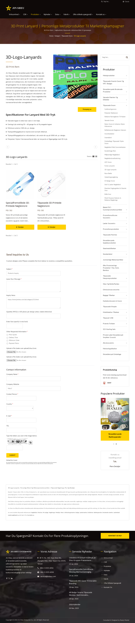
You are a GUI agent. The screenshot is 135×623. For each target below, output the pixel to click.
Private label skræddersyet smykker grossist (113, 336)
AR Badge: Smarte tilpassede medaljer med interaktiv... (80, 593)
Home (51, 36)
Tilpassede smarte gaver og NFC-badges (113, 82)
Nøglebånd (34, 512)
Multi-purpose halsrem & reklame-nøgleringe (113, 199)
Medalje (57, 512)
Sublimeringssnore (110, 109)
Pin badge (45, 512)
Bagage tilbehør (109, 295)
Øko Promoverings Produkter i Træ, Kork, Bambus (111, 268)
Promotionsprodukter (111, 229)
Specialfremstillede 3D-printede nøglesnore (18, 204)
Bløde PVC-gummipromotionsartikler (112, 209)
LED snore (108, 162)
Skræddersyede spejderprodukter (109, 242)
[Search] (127, 57)
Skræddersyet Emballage (112, 354)
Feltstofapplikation (110, 348)
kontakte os (31, 515)
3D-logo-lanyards (80, 36)
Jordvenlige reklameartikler (113, 260)
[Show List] (96, 156)
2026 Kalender (74, 604)
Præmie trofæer (109, 323)
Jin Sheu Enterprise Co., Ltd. (27, 620)
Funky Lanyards (110, 166)
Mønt (62, 512)
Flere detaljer (115, 466)
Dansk (127, 1)
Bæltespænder (98, 512)
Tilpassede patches (110, 235)
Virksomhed (14, 14)
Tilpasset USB (108, 318)
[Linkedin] (11, 578)
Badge (77, 512)
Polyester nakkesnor (111, 113)
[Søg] (101, 2)
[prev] (7, 147)
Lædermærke (83, 512)
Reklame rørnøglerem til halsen (115, 117)
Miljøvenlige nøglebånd (112, 155)
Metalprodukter (109, 75)
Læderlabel (116, 512)
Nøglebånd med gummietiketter (115, 147)
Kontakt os (100, 14)
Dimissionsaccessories (111, 290)
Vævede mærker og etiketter (110, 99)
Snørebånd (108, 137)
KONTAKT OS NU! (115, 536)
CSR (25, 14)
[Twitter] (9, 578)
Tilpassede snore (67, 36)
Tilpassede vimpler (110, 306)
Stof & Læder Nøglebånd (113, 184)
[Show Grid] (93, 156)
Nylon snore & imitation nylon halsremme (115, 125)
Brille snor (108, 194)
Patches (40, 512)
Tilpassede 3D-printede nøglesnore (49, 204)
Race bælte (108, 173)
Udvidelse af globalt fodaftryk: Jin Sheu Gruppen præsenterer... (82, 559)
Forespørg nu (87, 109)
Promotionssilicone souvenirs (110, 217)
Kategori (57, 36)
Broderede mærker (108, 512)
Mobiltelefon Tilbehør (111, 312)
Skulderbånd (107, 254)
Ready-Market (124, 620)
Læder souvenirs (109, 223)
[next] (95, 147)
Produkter (35, 14)
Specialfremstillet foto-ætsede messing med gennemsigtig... (81, 570)
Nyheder (47, 14)
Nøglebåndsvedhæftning (112, 158)
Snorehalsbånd (109, 134)
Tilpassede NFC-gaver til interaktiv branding (83, 582)
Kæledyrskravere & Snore (112, 301)
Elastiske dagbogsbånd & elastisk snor (115, 189)
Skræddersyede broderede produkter (112, 91)
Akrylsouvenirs (108, 343)
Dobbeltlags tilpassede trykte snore (114, 142)
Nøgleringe (52, 512)
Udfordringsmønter (69, 512)
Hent (109, 383)
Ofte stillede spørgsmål (82, 14)
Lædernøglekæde (13, 515)
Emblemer (90, 512)
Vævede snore (109, 120)
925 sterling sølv (109, 329)
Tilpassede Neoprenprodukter (110, 277)
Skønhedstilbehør (109, 248)
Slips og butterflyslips (111, 284)
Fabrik (66, 14)
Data (57, 14)
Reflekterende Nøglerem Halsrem (115, 130)
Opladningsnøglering (111, 177)
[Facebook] (6, 578)
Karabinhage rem (110, 151)
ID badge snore (110, 181)
